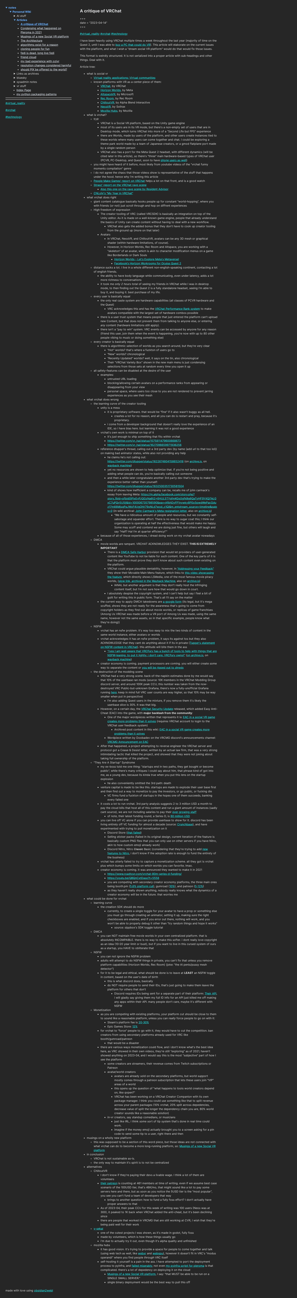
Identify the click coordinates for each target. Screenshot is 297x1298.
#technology (14, 117)
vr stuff (21, 86)
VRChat (105, 86)
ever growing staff (184, 812)
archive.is (196, 461)
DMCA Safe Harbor (133, 552)
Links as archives (28, 73)
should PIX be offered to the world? (44, 69)
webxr (142, 1253)
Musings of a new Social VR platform (45, 36)
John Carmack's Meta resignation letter (161, 511)
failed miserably (142, 1265)
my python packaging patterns (36, 94)
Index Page (23, 90)
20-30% (144, 1022)
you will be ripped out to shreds (163, 667)
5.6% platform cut (141, 886)
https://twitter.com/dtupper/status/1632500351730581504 (145, 486)
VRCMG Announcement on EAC (127, 742)
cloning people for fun (35, 49)
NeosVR (106, 106)
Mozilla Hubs (109, 110)
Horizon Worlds (111, 90)
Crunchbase (185, 824)
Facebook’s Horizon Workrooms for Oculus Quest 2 (147, 263)
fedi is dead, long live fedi (37, 53)
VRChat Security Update (157, 709)
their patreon (109, 1183)
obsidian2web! (43, 1290)
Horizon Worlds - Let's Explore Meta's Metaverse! (146, 259)
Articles (22, 20)
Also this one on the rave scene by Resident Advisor (134, 189)
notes (12, 7)
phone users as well (173, 160)
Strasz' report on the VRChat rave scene (120, 185)
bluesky (22, 77)
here (114, 692)
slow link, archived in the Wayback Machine (147, 581)
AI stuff (21, 16)
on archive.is (195, 655)
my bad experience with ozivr (40, 61)
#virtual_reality (15, 103)
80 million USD (180, 816)
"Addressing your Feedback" (195, 568)
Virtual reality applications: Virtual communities (124, 77)
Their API (210, 993)
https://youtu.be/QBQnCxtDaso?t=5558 (133, 878)
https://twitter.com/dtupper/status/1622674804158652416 (145, 461)
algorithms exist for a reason (39, 44)
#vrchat (10, 110)
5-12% (199, 886)
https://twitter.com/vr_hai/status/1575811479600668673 (144, 440)
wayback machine (119, 465)
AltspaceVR (108, 94)
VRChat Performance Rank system (177, 308)
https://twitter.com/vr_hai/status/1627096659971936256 (144, 445)
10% (172, 886)
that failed (134, 832)
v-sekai (98, 1228)
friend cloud (28, 57)
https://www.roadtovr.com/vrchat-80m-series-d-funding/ (144, 874)
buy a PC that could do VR (133, 44)
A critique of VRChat (34, 24)
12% (135, 1026)
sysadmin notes (27, 82)
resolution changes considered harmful (46, 65)
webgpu (158, 1253)
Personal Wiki (22, 11)
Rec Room (107, 98)
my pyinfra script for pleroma (185, 1265)
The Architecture (31, 40)
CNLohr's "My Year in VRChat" (113, 193)
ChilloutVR (107, 102)
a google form (172, 601)
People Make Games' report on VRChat (119, 181)
